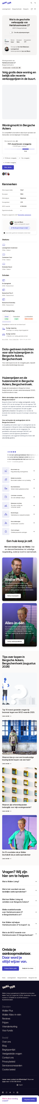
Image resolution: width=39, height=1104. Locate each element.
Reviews (6, 1018)
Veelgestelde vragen (12, 1053)
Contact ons (8, 1057)
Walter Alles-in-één (11, 1014)
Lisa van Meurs (26, 51)
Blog (4, 1045)
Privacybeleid (8, 1061)
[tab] (6, 318)
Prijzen (5, 1022)
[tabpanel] (19, 330)
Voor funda (7, 1030)
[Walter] (6, 3)
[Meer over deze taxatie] (19, 67)
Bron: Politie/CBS (14, 339)
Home (3, 977)
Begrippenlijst (8, 1049)
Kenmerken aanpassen (24, 215)
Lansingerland (6, 9)
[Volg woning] (35, 9)
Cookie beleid (8, 1069)
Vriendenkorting (9, 1026)
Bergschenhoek (16, 9)
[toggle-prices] (11, 32)
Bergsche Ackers (28, 9)
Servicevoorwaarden (12, 1065)
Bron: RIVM (5, 339)
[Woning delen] (32, 9)
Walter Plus (7, 1010)
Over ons (6, 1041)
